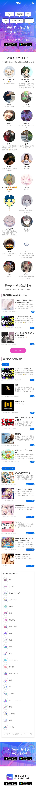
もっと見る (18, 350)
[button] (3, 3)
